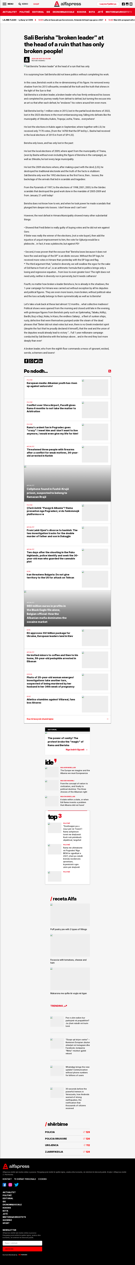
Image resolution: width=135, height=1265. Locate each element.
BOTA (92, 12)
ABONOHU (9, 1249)
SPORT (6, 1223)
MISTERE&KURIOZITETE (119, 12)
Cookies (42, 1179)
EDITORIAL (38, 12)
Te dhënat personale (25, 1179)
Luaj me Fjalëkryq (108, 4)
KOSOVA (81, 12)
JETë (100, 12)
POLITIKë (25, 12)
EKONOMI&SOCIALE (63, 12)
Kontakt (7, 1179)
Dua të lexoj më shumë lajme (40, 719)
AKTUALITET (10, 12)
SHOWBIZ (7, 1220)
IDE (48, 12)
